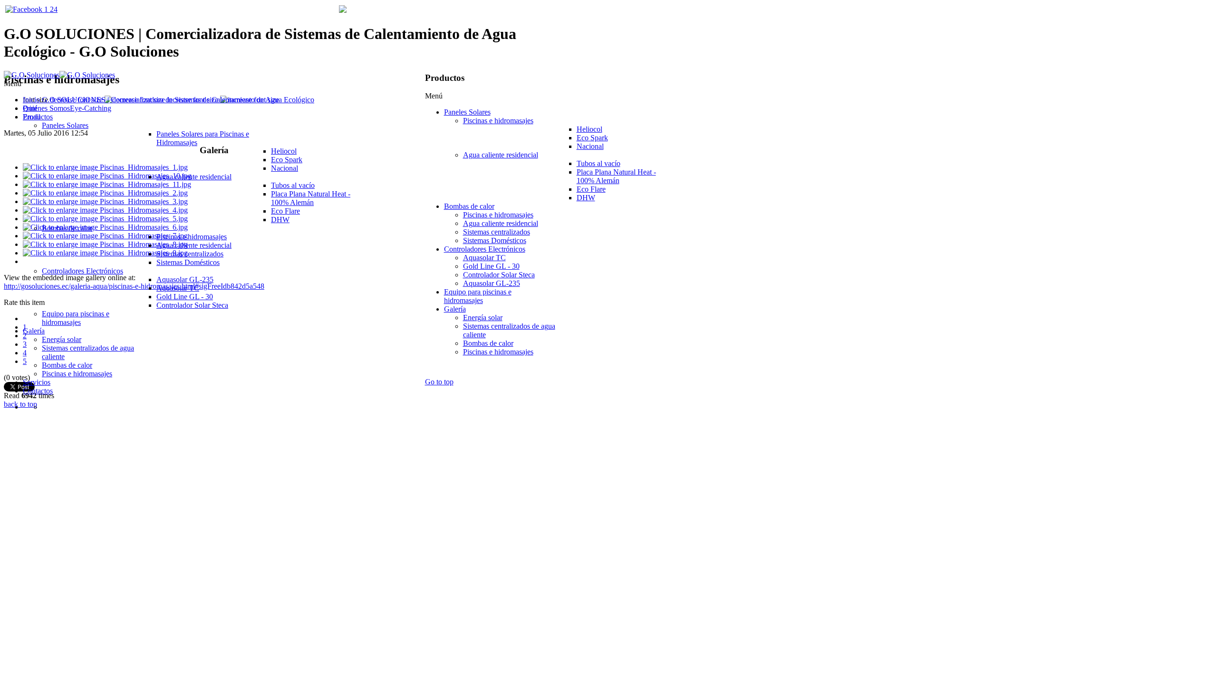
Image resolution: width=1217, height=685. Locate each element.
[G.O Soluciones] (59, 75)
